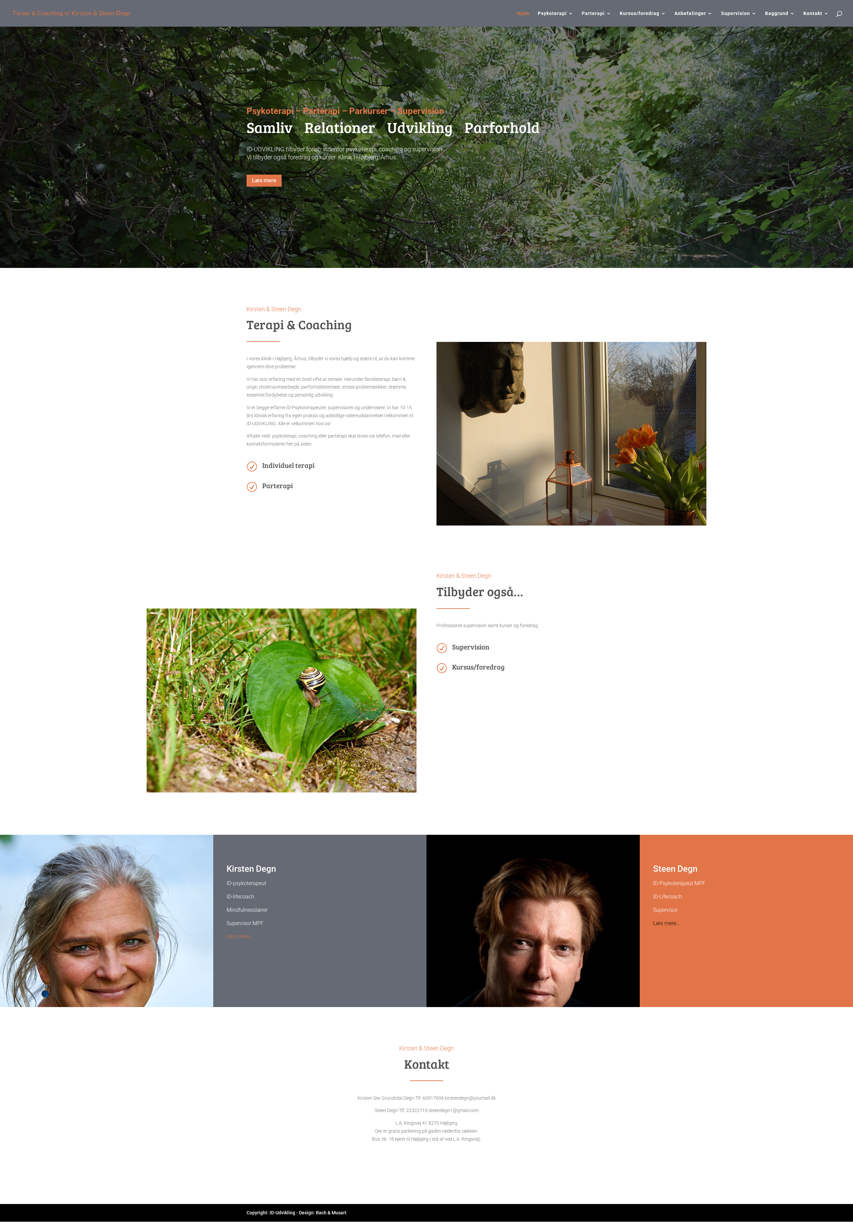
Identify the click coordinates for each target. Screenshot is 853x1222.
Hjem (523, 13)
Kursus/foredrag (639, 13)
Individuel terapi (288, 465)
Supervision (735, 13)
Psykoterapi (552, 13)
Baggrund (776, 13)
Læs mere (264, 180)
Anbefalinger (690, 13)
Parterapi (593, 13)
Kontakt (812, 13)
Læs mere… (240, 936)
